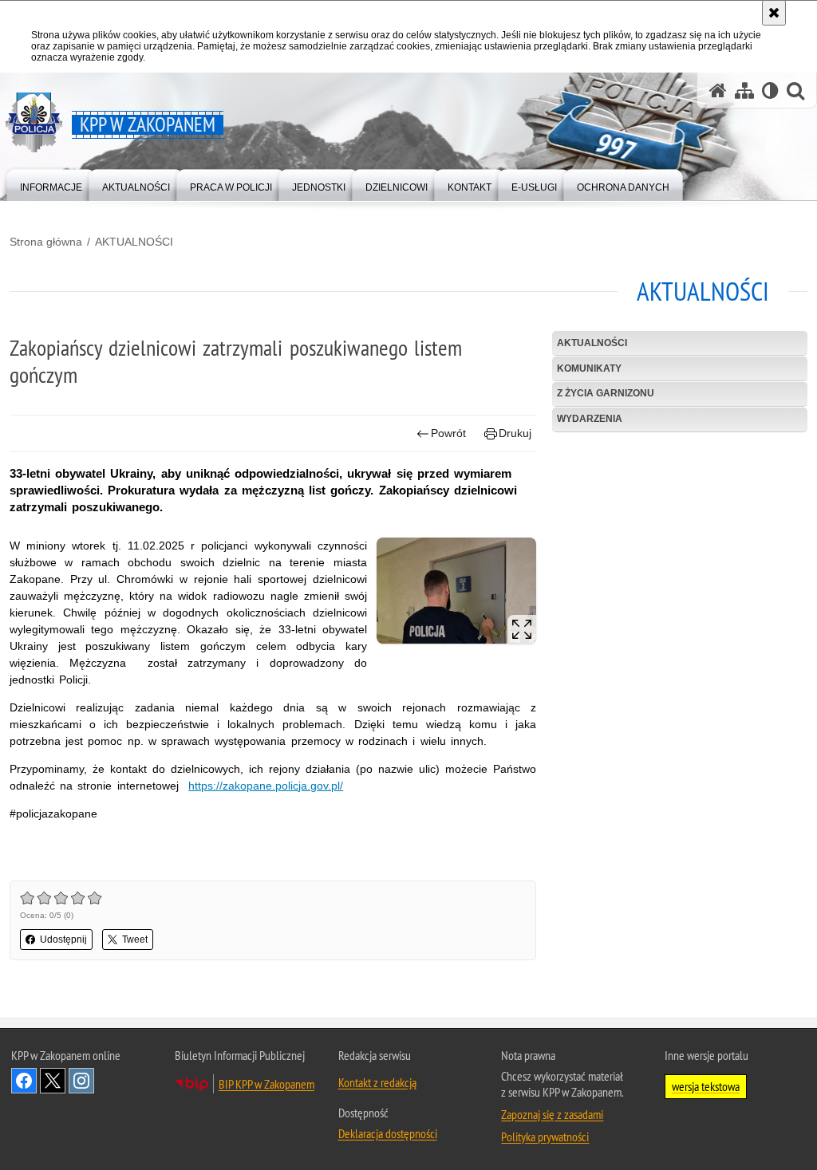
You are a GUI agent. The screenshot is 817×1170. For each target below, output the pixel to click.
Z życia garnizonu (605, 393)
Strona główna (46, 241)
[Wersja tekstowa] (770, 90)
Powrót (448, 433)
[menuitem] (51, 184)
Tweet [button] (135, 939)
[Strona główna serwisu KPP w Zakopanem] (718, 90)
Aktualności (592, 343)
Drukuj (515, 433)
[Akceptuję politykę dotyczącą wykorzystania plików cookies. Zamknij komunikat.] (774, 13)
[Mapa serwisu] (744, 90)
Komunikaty (589, 368)
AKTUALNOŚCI (134, 241)
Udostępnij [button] (63, 939)
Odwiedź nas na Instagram (81, 1080)
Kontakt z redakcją (377, 1082)
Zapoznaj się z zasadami (552, 1114)
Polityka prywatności (545, 1136)
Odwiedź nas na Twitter (52, 1080)
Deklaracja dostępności (387, 1133)
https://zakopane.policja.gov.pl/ (265, 785)
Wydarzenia (589, 418)
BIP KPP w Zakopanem (266, 1084)
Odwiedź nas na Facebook (24, 1080)
